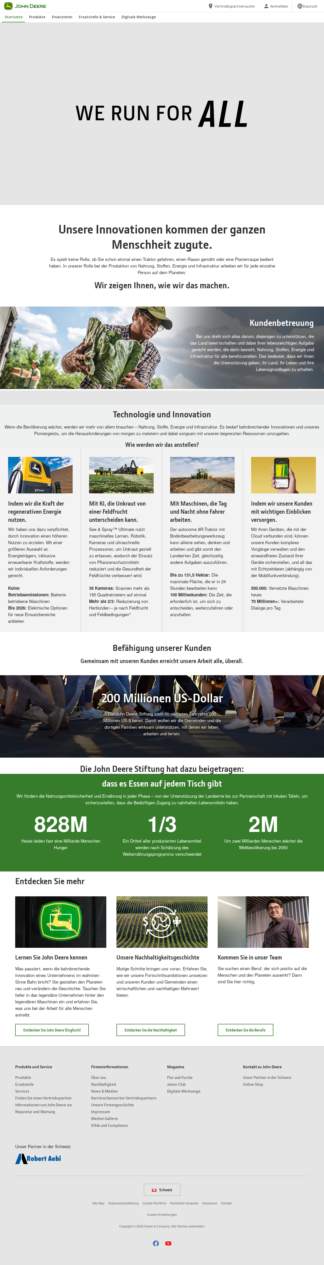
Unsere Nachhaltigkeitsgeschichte (157, 957)
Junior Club (176, 1084)
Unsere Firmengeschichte (112, 1104)
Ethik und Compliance (109, 1125)
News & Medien (104, 1091)
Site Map (98, 1203)
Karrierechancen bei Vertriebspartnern (123, 1097)
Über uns (98, 1077)
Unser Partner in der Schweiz (267, 1077)
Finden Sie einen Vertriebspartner (43, 1097)
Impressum (100, 1111)
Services (22, 1091)
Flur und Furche (180, 1077)
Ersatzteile (24, 1084)
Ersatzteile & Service (97, 16)
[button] (15, 201)
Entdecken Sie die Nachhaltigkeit (151, 1029)
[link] (307, 6)
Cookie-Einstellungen (162, 1214)
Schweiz (165, 1189)
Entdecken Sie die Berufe (249, 1031)
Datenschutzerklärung (123, 1203)
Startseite (14, 16)
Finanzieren (62, 16)
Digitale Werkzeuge (139, 16)
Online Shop (253, 1084)
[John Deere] (28, 6)
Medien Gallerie (104, 1118)
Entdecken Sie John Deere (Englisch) (56, 1031)
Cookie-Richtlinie (154, 1203)
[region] (162, 201)
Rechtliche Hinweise (184, 1203)
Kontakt (226, 1203)
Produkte (37, 16)
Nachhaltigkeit (103, 1084)
